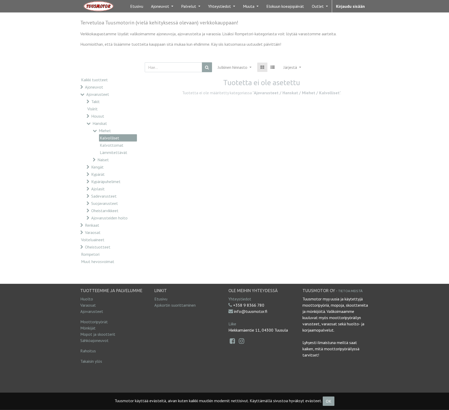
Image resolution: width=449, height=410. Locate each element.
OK (328, 401)
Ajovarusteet (97, 94)
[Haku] (207, 67)
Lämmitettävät (113, 152)
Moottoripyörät (94, 321)
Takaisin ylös (91, 361)
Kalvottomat (111, 145)
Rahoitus (88, 350)
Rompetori (90, 254)
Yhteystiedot (239, 298)
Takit (95, 101)
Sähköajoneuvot (94, 340)
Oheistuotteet (97, 247)
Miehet (105, 130)
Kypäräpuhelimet (106, 181)
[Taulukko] (262, 67)
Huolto (86, 298)
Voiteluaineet (92, 239)
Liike (232, 323)
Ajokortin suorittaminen (175, 305)
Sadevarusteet (104, 196)
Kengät (97, 167)
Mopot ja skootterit (97, 334)
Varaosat (93, 232)
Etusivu (160, 298)
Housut (97, 116)
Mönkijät (88, 328)
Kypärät (98, 174)
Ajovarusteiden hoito (109, 217)
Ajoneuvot (94, 87)
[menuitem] (136, 6)
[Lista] (272, 67)
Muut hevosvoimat (97, 261)
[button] (292, 67)
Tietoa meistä (350, 291)
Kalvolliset (109, 137)
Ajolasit (98, 188)
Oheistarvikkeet (104, 210)
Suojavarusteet (104, 203)
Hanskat (100, 123)
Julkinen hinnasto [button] (233, 67)
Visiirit (92, 108)
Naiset (103, 159)
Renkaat (92, 225)
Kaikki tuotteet (94, 79)
